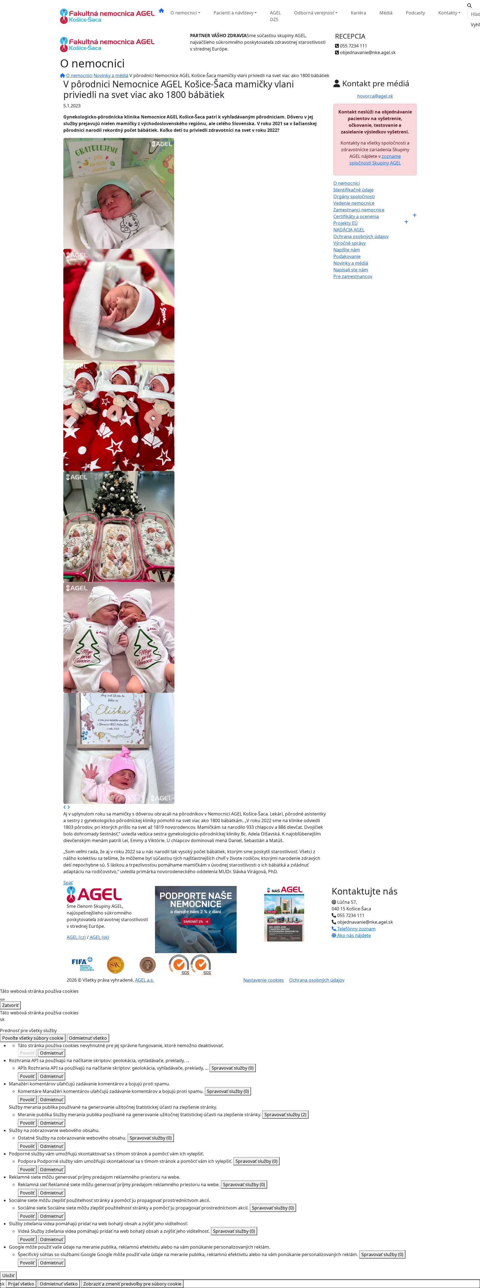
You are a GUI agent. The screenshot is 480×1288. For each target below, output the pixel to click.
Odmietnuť (51, 1053)
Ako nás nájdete (353, 935)
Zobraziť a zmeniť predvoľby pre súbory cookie (132, 1284)
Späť (68, 883)
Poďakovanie (347, 256)
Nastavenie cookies (263, 980)
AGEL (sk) (99, 937)
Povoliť (27, 1053)
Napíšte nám (346, 250)
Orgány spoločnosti (354, 196)
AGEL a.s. (144, 980)
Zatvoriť (10, 1005)
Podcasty (415, 13)
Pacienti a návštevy (233, 13)
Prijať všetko (21, 1284)
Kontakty (447, 13)
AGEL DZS (275, 16)
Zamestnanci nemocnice (358, 210)
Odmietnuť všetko (88, 1038)
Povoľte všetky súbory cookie (32, 1038)
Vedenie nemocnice (353, 203)
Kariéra (358, 13)
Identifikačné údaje (353, 190)
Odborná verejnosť (314, 13)
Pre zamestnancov (352, 276)
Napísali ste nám (350, 270)
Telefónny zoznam (356, 929)
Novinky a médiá (111, 75)
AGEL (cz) (76, 937)
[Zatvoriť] (2, 999)
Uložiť (8, 1275)
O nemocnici (184, 13)
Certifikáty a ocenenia (356, 216)
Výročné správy (349, 243)
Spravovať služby (233, 1068)
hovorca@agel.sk (375, 96)
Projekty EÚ (345, 223)
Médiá (385, 13)
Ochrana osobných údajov (361, 236)
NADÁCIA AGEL (348, 230)
